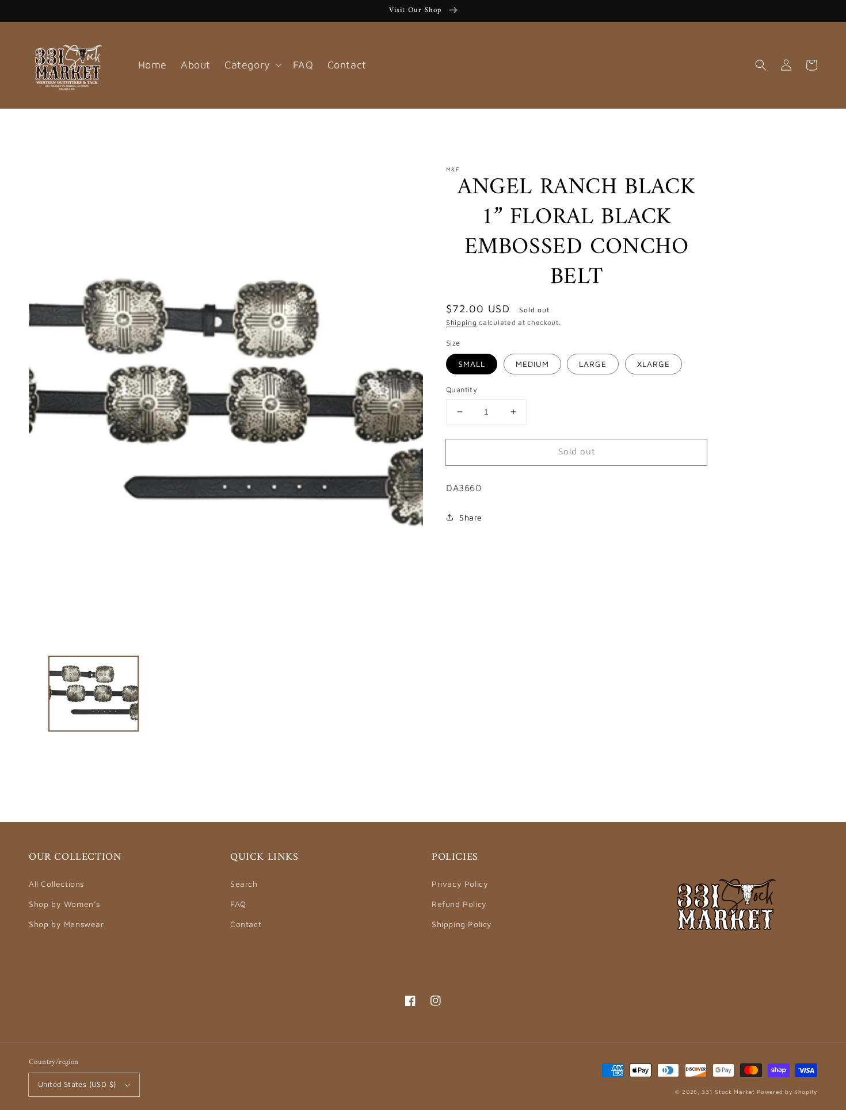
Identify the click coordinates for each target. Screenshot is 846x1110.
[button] (760, 65)
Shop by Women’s (64, 904)
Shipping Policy (462, 924)
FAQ (238, 904)
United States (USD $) (77, 1084)
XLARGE (653, 364)
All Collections (56, 884)
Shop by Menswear (66, 924)
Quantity (461, 389)
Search (244, 884)
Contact (245, 924)
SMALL (471, 364)
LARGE (593, 364)
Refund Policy (459, 904)
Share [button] (470, 517)
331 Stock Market (729, 1091)
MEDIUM (532, 364)
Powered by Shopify (787, 1091)
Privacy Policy (460, 884)
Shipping (461, 322)
